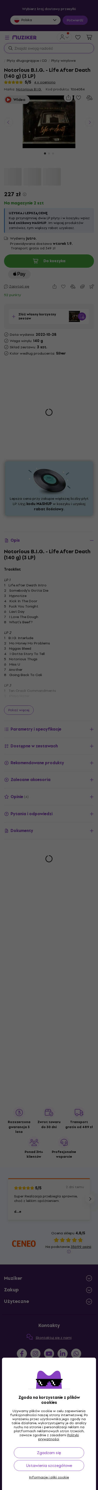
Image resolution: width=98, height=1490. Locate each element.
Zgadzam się (49, 1453)
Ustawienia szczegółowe (49, 1465)
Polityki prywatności (58, 1437)
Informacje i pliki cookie (49, 1477)
